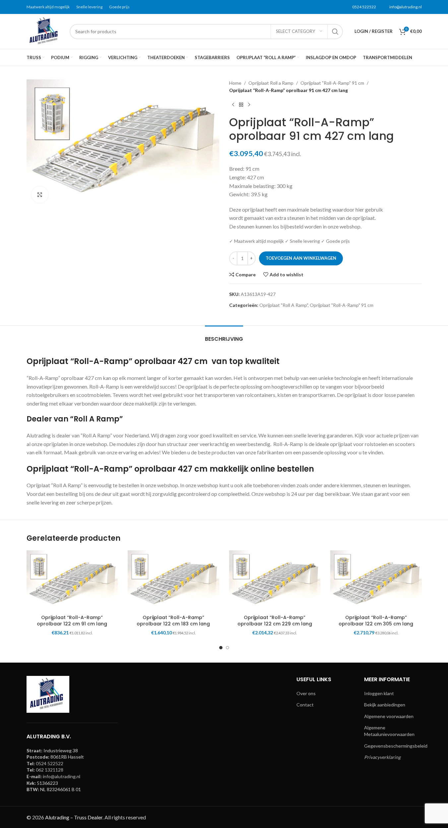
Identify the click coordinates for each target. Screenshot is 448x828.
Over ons (306, 693)
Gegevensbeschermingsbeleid (395, 746)
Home (235, 83)
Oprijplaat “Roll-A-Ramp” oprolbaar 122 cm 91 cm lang (72, 620)
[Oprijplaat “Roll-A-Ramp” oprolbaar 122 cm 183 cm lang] (173, 580)
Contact (305, 704)
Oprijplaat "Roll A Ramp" (283, 305)
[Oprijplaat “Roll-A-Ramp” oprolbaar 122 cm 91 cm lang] (72, 580)
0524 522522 (364, 6)
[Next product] (249, 105)
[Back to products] (241, 105)
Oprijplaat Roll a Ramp (270, 83)
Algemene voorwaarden (389, 716)
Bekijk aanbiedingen (384, 704)
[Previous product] (233, 105)
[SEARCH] (335, 31)
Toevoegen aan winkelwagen (301, 258)
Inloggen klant (379, 693)
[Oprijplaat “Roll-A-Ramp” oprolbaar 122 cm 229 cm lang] (275, 580)
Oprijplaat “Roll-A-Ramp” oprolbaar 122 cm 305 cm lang (376, 620)
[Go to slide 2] (227, 647)
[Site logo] (45, 31)
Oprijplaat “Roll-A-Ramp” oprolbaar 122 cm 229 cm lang (274, 620)
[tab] (224, 335)
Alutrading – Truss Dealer (73, 817)
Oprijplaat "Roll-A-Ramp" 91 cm (332, 83)
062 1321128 (49, 770)
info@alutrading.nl (405, 6)
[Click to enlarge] (40, 194)
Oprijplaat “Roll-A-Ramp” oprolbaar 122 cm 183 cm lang (173, 620)
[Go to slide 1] (221, 647)
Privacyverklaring (382, 757)
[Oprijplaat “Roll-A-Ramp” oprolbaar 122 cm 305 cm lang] (376, 580)
